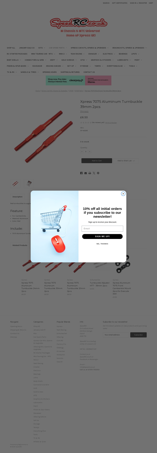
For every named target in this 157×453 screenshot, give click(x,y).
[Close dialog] (123, 194)
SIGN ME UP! (102, 236)
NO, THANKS (102, 244)
